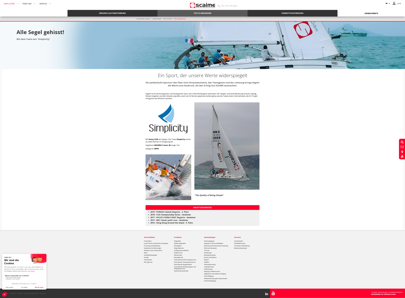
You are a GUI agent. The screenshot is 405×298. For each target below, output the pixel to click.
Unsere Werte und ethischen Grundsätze (156, 243)
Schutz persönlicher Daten (31, 293)
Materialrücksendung (240, 248)
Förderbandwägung (210, 281)
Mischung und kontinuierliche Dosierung (216, 246)
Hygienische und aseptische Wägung (215, 274)
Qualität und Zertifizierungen (152, 248)
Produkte (178, 237)
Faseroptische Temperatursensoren (185, 262)
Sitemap (20, 293)
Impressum (13, 293)
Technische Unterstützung (242, 246)
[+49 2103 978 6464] (202, 4)
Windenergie (208, 253)
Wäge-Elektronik (179, 248)
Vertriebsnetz (148, 260)
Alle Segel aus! (148, 262)
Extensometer (178, 255)
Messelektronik (178, 257)
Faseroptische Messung (292, 13)
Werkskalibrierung (239, 243)
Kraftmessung (208, 269)
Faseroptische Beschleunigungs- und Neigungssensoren (185, 268)
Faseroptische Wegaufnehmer (183, 264)
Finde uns (27, 4)
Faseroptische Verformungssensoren (185, 260)
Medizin (206, 260)
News (145, 253)
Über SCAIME (9, 4)
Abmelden (43, 293)
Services (43, 4)
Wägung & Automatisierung (112, 13)
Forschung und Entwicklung (152, 246)
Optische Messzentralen (181, 271)
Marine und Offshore (210, 257)
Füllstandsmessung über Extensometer (215, 278)
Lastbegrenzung (209, 267)
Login (399, 3)
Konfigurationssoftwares (181, 250)
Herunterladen (238, 241)
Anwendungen (209, 237)
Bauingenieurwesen (210, 255)
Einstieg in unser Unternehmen (153, 250)
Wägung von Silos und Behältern (213, 243)
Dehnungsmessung (209, 264)
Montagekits (177, 246)
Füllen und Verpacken (210, 248)
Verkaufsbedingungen (150, 255)
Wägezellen (177, 241)
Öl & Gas (206, 250)
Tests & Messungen (202, 13)
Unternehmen (149, 237)
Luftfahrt (206, 262)
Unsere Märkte (371, 13)
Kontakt (146, 257)
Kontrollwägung (208, 276)
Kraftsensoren (178, 253)
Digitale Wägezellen (180, 243)
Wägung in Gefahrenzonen (212, 271)
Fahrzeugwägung (209, 241)
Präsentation (148, 241)
